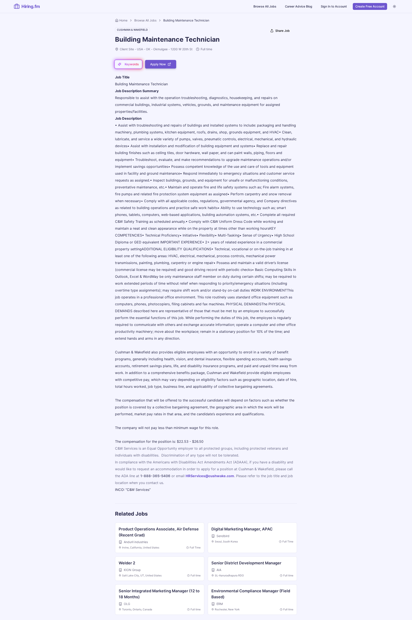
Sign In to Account (334, 6)
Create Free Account (370, 6)
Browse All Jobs (264, 6)
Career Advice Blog (298, 6)
